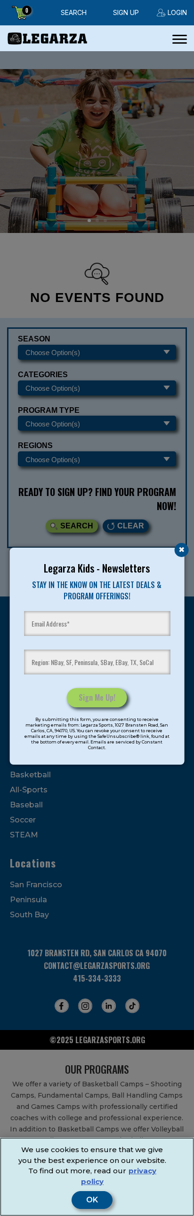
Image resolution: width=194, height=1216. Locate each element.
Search (74, 12)
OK (92, 1200)
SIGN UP (126, 12)
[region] (97, 1177)
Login (177, 12)
